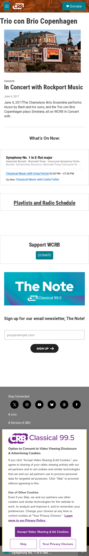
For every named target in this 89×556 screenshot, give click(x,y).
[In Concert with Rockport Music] (42, 51)
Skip (23, 544)
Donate (76, 6)
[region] (44, 490)
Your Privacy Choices (57, 544)
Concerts (9, 81)
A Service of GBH (19, 422)
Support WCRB (44, 245)
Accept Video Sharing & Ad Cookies (43, 531)
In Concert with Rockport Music (43, 87)
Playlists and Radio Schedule (44, 203)
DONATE (44, 255)
